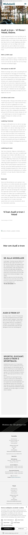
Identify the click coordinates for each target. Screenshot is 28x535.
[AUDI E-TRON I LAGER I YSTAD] (14, 231)
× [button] (26, 507)
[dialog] (14, 520)
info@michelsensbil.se (15, 477)
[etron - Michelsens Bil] (9, 4)
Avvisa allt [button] (21, 528)
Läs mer (23, 517)
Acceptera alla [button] (8, 528)
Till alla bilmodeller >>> (10, 283)
